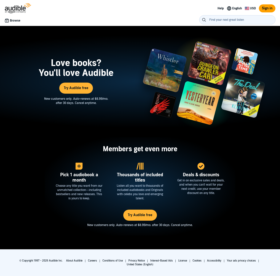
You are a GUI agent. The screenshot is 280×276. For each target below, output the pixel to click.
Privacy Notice (136, 260)
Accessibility (214, 260)
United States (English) (140, 264)
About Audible (74, 260)
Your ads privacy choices (241, 260)
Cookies (197, 260)
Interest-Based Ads (161, 260)
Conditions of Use (112, 260)
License (182, 260)
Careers (92, 260)
